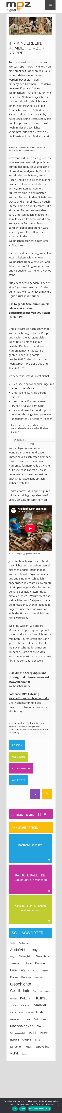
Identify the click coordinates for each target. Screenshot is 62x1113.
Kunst (41, 998)
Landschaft (14, 1006)
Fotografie (44, 971)
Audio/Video (18, 780)
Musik (27, 1019)
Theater (28, 1046)
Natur (40, 1026)
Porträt (44, 1032)
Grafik (47, 991)
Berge (12, 957)
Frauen (14, 977)
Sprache (15, 1046)
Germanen (38, 977)
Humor (13, 998)
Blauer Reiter (43, 956)
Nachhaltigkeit (21, 1026)
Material (13, 1013)
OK (15, 1108)
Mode (39, 1012)
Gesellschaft (19, 991)
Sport (37, 1040)
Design (40, 963)
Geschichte (18, 757)
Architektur (24, 943)
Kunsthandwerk (21, 768)
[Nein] (58, 1105)
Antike (12, 943)
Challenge (14, 963)
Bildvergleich (25, 956)
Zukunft (24, 1054)
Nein (23, 1108)
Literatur (25, 1005)
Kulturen (26, 998)
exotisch (32, 970)
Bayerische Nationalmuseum (30, 647)
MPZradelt (15, 1019)
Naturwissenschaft (18, 1033)
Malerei (40, 1005)
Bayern (37, 950)
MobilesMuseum (26, 1013)
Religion (17, 745)
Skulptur (27, 1039)
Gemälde (26, 977)
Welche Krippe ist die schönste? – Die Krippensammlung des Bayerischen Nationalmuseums (29, 703)
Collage (27, 963)
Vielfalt (14, 1053)
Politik (32, 1032)
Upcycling (42, 1046)
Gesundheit (37, 991)
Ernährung (17, 970)
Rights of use (22, 440)
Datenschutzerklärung (39, 1108)
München (40, 1019)
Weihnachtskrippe (20, 686)
